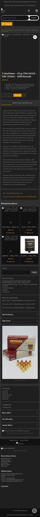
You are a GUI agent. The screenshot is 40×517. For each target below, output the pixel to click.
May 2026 (5, 393)
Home (2, 30)
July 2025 (5, 399)
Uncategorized (6, 407)
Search (34, 18)
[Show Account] (28, 10)
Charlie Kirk (5, 292)
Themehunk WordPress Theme (24, 515)
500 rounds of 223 (30, 300)
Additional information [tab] (22, 103)
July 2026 (5, 391)
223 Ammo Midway (7, 288)
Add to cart (17, 95)
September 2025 (7, 395)
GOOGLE (5, 290)
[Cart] (36, 11)
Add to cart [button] (11, 233)
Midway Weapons (22, 510)
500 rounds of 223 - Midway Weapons (13, 304)
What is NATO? (30, 304)
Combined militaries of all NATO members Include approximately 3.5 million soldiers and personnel (16, 281)
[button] (35, 37)
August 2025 (6, 397)
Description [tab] (6, 103)
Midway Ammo (30, 307)
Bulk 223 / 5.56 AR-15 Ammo (18, 196)
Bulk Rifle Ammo (9, 30)
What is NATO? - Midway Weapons (12, 300)
